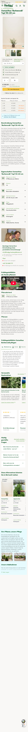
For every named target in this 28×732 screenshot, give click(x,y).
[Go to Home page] (8, 5)
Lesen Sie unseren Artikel (7, 402)
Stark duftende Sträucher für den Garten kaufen (10, 391)
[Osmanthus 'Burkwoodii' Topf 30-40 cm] (7, 488)
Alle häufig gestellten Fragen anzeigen (19, 439)
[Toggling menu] (2, 5)
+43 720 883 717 (5, 3)
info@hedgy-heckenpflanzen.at (12, 252)
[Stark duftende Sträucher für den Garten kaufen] (11, 382)
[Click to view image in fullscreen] (13, 33)
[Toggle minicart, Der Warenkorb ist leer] (24, 5)
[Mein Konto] (20, 5)
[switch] (23, 726)
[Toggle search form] (16, 5)
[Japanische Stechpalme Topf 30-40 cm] (19, 488)
